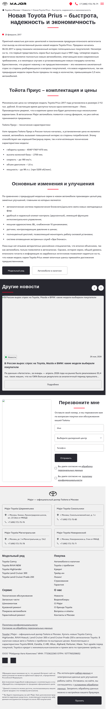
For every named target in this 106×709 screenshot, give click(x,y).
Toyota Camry (9, 561)
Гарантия (59, 584)
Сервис (7, 590)
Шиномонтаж (9, 603)
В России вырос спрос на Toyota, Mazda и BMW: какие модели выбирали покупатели (49, 365)
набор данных (83, 672)
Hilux (52, 643)
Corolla (38, 643)
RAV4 (30, 643)
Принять (79, 700)
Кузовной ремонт (11, 607)
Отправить (65, 457)
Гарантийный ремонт (13, 614)
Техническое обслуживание (17, 595)
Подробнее (53, 384)
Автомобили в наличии (50, 270)
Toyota (5, 634)
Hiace (79, 643)
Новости (58, 595)
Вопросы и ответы (63, 611)
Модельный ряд (16, 270)
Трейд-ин (59, 573)
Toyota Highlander (12, 569)
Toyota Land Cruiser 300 (14, 573)
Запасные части (10, 599)
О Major (58, 603)
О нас (58, 590)
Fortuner (70, 643)
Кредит (58, 569)
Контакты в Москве (64, 614)
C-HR (46, 643)
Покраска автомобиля (14, 611)
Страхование (61, 580)
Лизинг (58, 576)
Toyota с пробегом (64, 565)
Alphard (61, 643)
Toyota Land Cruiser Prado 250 (18, 576)
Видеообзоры (61, 599)
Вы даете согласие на (75, 468)
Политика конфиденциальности (20, 624)
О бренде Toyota (63, 607)
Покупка (59, 555)
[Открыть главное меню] (102, 3)
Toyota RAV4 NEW (11, 565)
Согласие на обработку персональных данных (27, 627)
